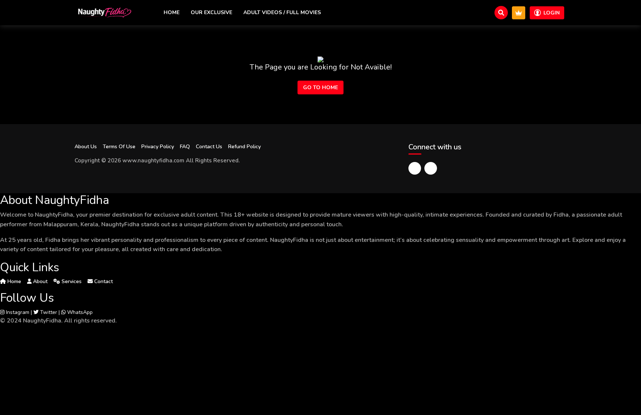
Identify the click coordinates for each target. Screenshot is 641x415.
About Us (86, 146)
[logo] (104, 13)
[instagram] (430, 168)
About (39, 281)
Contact (103, 281)
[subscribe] (518, 12)
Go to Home (320, 87)
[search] (501, 12)
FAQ (185, 146)
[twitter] (414, 168)
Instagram (16, 312)
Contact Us (209, 146)
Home (172, 12)
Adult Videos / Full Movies (282, 12)
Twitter (48, 312)
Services (71, 281)
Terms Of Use (119, 146)
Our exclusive (211, 12)
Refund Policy (244, 146)
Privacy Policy (157, 146)
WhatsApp (79, 312)
